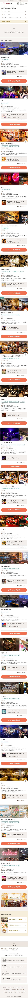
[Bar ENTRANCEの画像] (14, 48)
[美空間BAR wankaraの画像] (14, 601)
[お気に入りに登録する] (25, 55)
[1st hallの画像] (14, 391)
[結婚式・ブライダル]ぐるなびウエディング (9, 948)
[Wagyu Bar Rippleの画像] (14, 558)
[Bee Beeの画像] (14, 731)
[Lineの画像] (14, 92)
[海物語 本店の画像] (14, 644)
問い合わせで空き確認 (15, 81)
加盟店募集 (22, 989)
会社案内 (5, 987)
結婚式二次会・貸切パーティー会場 (7, 949)
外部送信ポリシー (7, 989)
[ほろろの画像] (14, 774)
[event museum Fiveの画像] (14, 261)
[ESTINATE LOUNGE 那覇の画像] (14, 477)
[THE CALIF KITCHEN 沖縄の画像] (14, 811)
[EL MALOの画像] (14, 521)
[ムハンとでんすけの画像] (14, 854)
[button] (14, 960)
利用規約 (9, 987)
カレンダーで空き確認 (15, 249)
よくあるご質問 (22, 992)
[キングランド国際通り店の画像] (14, 304)
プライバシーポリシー (21, 987)
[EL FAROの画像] (14, 688)
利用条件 (13, 987)
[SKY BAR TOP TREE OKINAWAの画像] (14, 217)
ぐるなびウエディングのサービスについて (10, 992)
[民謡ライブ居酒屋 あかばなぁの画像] (14, 135)
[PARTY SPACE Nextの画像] (14, 434)
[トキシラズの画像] (14, 178)
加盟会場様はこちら (15, 989)
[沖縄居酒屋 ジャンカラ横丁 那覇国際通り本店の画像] (14, 347)
